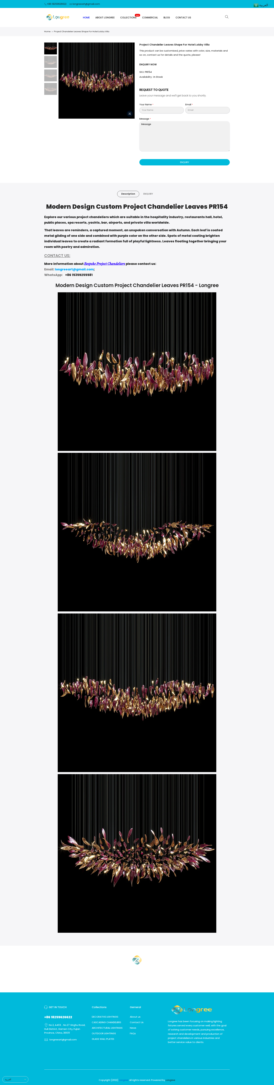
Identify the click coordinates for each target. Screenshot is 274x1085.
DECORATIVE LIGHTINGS (105, 1016)
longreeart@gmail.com (86, 4)
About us (135, 1016)
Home (47, 31)
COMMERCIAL (150, 17)
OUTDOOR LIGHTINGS (104, 1033)
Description (128, 193)
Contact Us (137, 1022)
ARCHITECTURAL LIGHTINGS (107, 1027)
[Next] (129, 80)
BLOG (166, 17)
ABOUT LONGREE (105, 17)
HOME (86, 17)
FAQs (133, 1033)
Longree (170, 1080)
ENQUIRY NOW (148, 64)
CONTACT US (183, 17)
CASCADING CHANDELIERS (106, 1022)
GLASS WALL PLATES (103, 1039)
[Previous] (64, 80)
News (133, 1027)
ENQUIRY (184, 162)
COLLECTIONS (129, 16)
